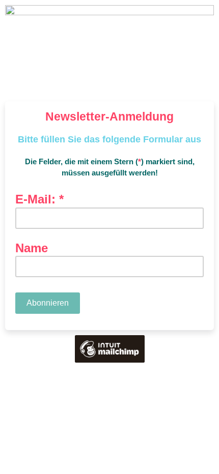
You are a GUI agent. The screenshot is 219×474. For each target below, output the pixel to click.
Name (31, 248)
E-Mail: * (43, 199)
